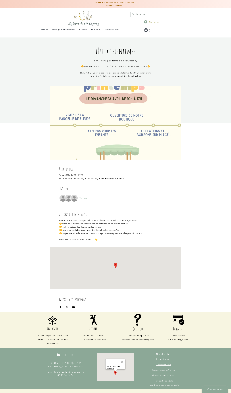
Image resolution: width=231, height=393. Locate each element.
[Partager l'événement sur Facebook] (60, 307)
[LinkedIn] (58, 355)
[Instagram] (72, 355)
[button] (148, 30)
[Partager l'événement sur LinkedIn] (73, 307)
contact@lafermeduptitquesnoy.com (138, 339)
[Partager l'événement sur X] (67, 307)
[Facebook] (65, 355)
